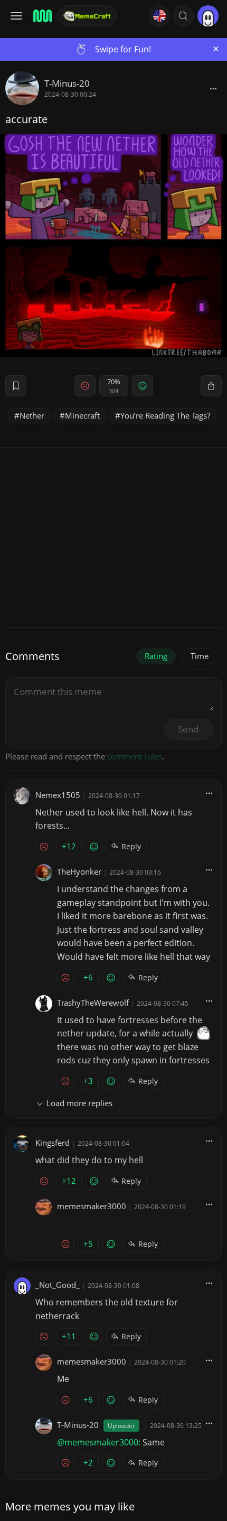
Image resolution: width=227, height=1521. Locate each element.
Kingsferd (52, 1142)
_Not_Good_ (57, 1284)
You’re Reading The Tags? (165, 415)
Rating (156, 656)
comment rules (134, 756)
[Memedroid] (42, 16)
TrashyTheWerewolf (93, 1002)
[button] (183, 15)
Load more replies (79, 1103)
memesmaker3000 (91, 1206)
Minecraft (82, 415)
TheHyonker (79, 871)
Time (200, 656)
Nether (32, 415)
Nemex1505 (57, 795)
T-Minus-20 (67, 83)
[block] (213, 88)
